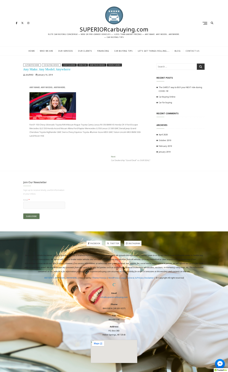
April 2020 (163, 134)
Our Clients (85, 51)
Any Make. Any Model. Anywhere (47, 69)
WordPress (113, 277)
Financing (103, 51)
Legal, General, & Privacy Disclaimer (137, 277)
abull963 (29, 74)
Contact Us (192, 51)
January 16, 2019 (45, 74)
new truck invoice (97, 65)
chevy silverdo (69, 65)
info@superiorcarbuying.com (114, 297)
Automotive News (32, 65)
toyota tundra (114, 65)
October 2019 (165, 140)
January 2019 (164, 151)
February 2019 (165, 146)
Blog (178, 51)
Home (32, 51)
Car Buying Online (167, 96)
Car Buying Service (51, 65)
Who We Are (46, 51)
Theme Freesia (99, 277)
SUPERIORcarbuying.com (114, 29)
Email (26, 199)
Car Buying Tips (123, 51)
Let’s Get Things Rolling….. (154, 51)
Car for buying (165, 102)
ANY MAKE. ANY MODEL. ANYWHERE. (60, 277)
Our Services (65, 51)
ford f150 (83, 65)
